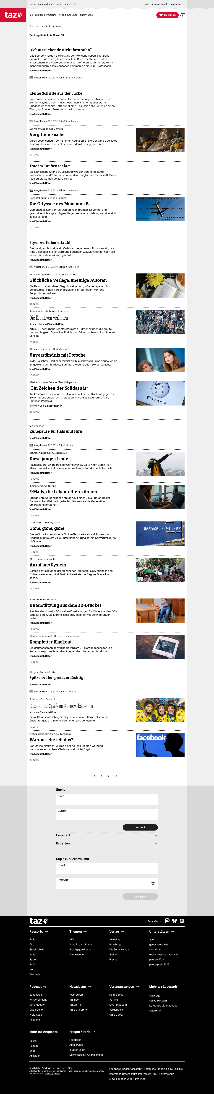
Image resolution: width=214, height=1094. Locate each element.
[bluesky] (174, 922)
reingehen (35, 1019)
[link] (31, 15)
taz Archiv (155, 1010)
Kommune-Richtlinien (157, 1069)
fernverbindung (38, 999)
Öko (31, 944)
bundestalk (35, 994)
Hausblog (115, 944)
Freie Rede (35, 1014)
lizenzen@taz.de (52, 1073)
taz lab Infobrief (78, 1009)
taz (38, 921)
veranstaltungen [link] (46, 4)
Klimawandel (76, 954)
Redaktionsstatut (132, 1069)
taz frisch (74, 999)
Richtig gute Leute (80, 949)
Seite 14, (67, 691)
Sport (32, 959)
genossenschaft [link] (159, 4)
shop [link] (59, 4)
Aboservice (76, 1044)
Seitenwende (166, 1074)
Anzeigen (34, 1055)
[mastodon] (167, 922)
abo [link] (147, 4)
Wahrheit (34, 974)
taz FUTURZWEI (158, 1000)
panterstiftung (157, 959)
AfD (71, 939)
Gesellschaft (36, 949)
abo (151, 939)
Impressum (145, 1074)
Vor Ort (113, 999)
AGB (155, 1074)
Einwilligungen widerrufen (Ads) (127, 1079)
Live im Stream (118, 1004)
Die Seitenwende (119, 949)
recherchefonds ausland (163, 954)
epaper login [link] (176, 4)
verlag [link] (32, 4)
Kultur (33, 954)
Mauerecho (36, 1009)
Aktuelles (114, 939)
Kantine (33, 1045)
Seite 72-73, (70, 77)
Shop (32, 1050)
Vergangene (116, 1009)
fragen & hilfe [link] (70, 4)
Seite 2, (65, 445)
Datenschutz (129, 1074)
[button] (182, 15)
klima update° (37, 1004)
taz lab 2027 (116, 1014)
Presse (113, 959)
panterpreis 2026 (159, 964)
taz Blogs (154, 995)
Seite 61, (68, 190)
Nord (32, 969)
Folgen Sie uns (155, 921)
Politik (33, 939)
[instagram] (182, 922)
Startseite (34, 26)
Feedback (75, 1039)
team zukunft (76, 994)
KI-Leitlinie (176, 1069)
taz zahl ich (155, 949)
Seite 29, (68, 121)
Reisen (33, 1040)
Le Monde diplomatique (163, 1005)
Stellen (113, 954)
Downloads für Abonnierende (86, 1054)
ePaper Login (77, 1049)
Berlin (32, 964)
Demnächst (116, 994)
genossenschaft (158, 944)
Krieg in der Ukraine (80, 944)
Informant (115, 1074)
